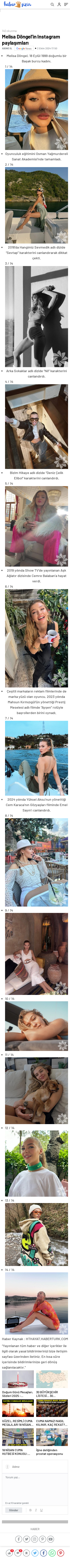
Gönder (13, 1510)
